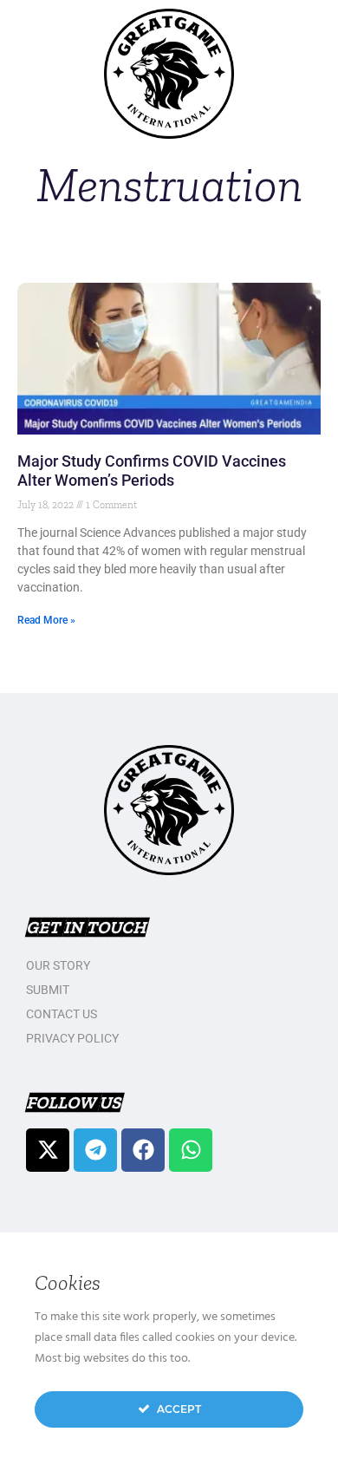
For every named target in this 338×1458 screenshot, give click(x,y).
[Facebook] (143, 1150)
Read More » (46, 620)
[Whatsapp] (190, 1150)
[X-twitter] (47, 1150)
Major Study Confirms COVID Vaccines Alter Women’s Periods (151, 470)
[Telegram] (95, 1150)
